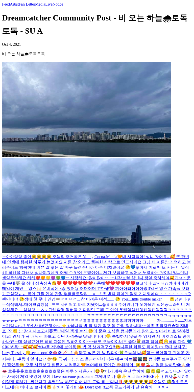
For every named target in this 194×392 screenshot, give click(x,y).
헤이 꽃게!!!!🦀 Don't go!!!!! (81, 387)
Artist (14, 4)
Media (40, 4)
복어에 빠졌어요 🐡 (103, 365)
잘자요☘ (167, 326)
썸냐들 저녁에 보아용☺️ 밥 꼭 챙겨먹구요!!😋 (79, 347)
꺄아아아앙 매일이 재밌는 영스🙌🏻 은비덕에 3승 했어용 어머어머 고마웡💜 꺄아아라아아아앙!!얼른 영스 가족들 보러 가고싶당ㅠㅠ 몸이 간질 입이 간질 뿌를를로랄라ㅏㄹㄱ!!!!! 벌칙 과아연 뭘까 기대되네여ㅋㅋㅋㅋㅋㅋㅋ (95, 288)
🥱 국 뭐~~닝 (64, 359)
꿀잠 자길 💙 (180, 341)
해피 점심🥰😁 (154, 341)
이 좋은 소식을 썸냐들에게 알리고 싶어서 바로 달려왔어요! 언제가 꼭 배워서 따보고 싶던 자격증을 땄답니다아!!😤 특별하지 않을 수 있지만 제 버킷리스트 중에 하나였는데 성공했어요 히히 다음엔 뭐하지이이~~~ (96, 336)
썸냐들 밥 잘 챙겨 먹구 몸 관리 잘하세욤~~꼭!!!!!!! (114, 326)
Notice (58, 4)
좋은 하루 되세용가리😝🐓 (81, 371)
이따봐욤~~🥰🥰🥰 (20, 347)
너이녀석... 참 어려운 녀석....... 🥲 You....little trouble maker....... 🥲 (118, 299)
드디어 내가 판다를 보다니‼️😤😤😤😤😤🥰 (112, 382)
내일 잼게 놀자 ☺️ (77, 331)
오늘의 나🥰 (135, 353)
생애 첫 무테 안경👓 (42, 299)
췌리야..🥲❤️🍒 (136, 365)
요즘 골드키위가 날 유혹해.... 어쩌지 (137, 387)
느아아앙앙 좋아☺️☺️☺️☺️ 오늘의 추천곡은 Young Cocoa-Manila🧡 (62, 257)
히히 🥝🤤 (146, 371)
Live (49, 4)
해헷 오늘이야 (106, 341)
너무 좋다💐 (130, 341)
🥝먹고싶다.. (167, 371)
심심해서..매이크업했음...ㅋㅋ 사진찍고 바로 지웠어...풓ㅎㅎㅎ (62, 304)
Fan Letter (27, 4)
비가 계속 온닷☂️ (120, 371)
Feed (6, 4)
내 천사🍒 (168, 376)
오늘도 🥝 (163, 382)
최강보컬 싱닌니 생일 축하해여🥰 (144, 278)
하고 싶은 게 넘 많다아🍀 (101, 353)
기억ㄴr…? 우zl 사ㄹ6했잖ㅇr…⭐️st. (38, 326)
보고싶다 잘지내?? (151, 283)
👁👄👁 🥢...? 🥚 (63, 353)
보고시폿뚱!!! (49, 331)
